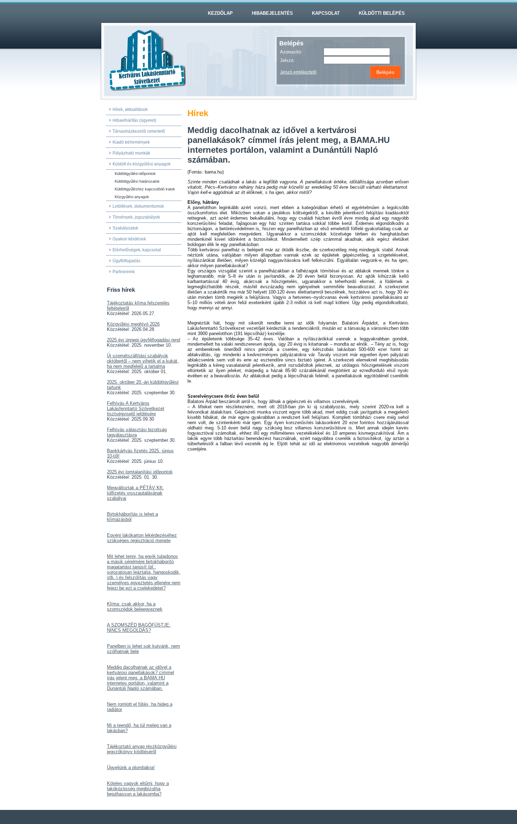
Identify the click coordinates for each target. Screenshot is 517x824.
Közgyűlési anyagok (132, 197)
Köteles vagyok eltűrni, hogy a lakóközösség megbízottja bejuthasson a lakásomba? (138, 789)
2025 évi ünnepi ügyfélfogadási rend (143, 339)
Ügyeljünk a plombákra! (131, 767)
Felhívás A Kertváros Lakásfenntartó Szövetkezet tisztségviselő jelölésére (135, 408)
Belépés (385, 72)
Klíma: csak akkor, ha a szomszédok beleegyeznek (134, 606)
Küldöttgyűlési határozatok (137, 181)
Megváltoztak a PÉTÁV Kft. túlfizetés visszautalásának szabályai (135, 493)
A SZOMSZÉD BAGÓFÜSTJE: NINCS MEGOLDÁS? (139, 627)
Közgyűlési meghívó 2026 (133, 324)
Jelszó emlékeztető (298, 72)
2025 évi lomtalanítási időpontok (140, 471)
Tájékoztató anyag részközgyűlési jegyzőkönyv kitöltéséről (142, 749)
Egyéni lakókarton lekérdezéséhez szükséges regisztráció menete (142, 538)
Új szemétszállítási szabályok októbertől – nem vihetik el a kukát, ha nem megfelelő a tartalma (143, 361)
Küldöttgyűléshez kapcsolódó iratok (145, 189)
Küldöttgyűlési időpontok (135, 173)
